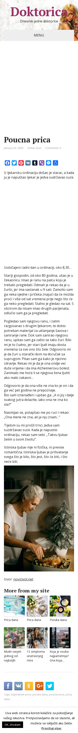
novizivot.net (23, 579)
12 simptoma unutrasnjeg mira (36, 656)
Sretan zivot (34, 148)
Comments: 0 (53, 148)
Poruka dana (58, 620)
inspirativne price (21, 694)
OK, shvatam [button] (13, 724)
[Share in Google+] (39, 686)
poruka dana (40, 694)
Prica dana (11, 620)
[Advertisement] (39, 94)
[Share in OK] (29, 686)
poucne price (56, 694)
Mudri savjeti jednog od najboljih (12, 656)
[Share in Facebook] (8, 686)
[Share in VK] (18, 686)
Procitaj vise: (51, 728)
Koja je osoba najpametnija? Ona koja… (59, 656)
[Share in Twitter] (50, 686)
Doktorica (38, 11)
